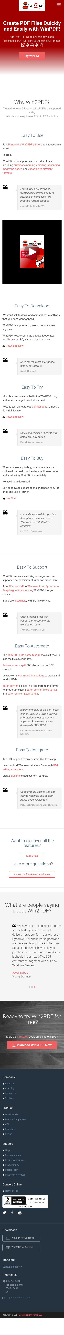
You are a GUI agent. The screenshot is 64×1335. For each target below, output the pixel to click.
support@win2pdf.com (18, 1297)
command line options (31, 675)
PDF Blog (9, 1088)
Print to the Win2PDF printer (24, 144)
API (7, 1124)
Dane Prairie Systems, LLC (30, 1315)
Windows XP (16, 586)
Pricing (8, 1134)
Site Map (9, 1098)
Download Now (14, 345)
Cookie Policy (12, 1170)
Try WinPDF (32, 55)
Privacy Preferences (15, 1174)
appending (53, 165)
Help (7, 1150)
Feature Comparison (15, 1119)
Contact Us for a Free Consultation (32, 874)
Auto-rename (9, 665)
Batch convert (10, 685)
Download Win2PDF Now (34, 1045)
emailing (41, 165)
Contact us (38, 406)
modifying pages (12, 169)
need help (20, 600)
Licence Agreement (14, 1160)
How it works (11, 1114)
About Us (9, 1083)
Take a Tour (32, 856)
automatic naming (24, 165)
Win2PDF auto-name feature (24, 655)
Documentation (13, 1155)
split (23, 665)
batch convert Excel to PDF (23, 693)
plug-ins (15, 775)
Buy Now (11, 498)
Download (10, 1129)
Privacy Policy (12, 1165)
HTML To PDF (12, 1191)
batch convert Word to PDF (42, 689)
